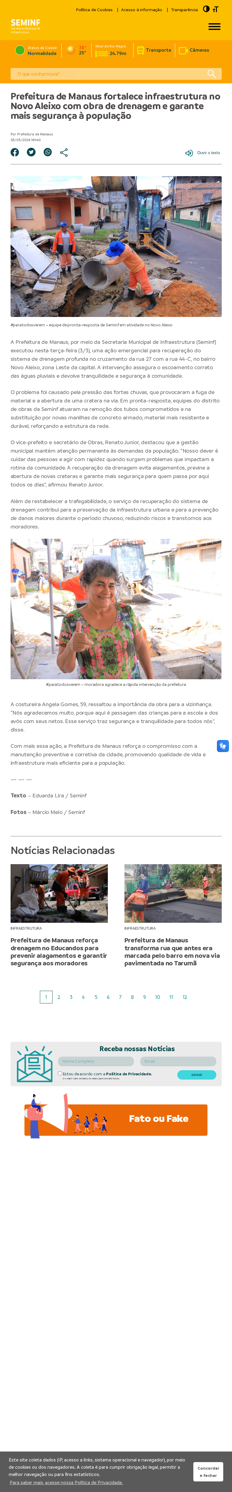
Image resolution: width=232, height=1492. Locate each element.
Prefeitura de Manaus (41, 341)
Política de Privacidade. (129, 1074)
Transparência (184, 9)
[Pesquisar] (211, 74)
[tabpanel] (59, 915)
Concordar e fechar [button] (208, 1471)
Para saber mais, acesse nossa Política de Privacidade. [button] (66, 1482)
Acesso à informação (141, 9)
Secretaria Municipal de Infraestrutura (148, 341)
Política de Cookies (94, 9)
